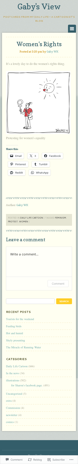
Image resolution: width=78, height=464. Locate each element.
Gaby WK (52, 51)
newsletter (11, 415)
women (23, 221)
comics (10, 422)
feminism (60, 217)
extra (9, 400)
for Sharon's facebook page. (27, 385)
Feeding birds (13, 326)
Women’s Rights (39, 44)
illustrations (12, 380)
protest (13, 221)
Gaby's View (39, 6)
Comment (58, 283)
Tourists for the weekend (20, 319)
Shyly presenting (15, 340)
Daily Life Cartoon (31, 217)
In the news (12, 373)
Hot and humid (14, 333)
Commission (13, 408)
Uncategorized (14, 394)
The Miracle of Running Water (23, 347)
